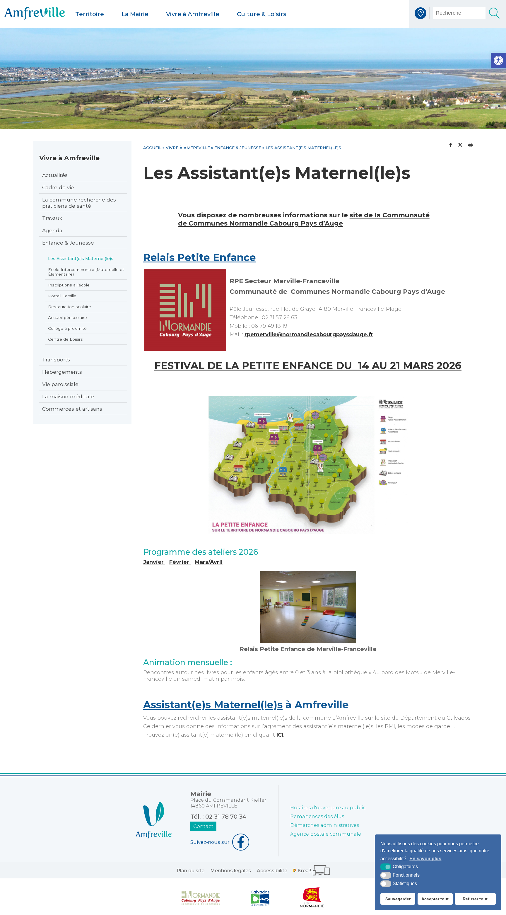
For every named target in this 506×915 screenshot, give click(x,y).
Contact (203, 826)
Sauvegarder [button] (398, 899)
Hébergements (62, 372)
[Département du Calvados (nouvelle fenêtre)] (260, 897)
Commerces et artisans (72, 409)
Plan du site (190, 870)
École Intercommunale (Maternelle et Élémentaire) (86, 271)
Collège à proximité (67, 328)
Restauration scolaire (69, 306)
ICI (279, 735)
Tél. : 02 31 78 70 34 (218, 816)
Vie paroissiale (60, 384)
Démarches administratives (324, 825)
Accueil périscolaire (67, 317)
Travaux (52, 218)
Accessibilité (272, 870)
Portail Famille (62, 295)
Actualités (55, 175)
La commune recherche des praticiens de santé (79, 203)
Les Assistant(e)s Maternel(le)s (80, 258)
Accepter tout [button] (435, 899)
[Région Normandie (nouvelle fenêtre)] (312, 897)
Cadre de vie (58, 187)
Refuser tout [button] (475, 899)
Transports (56, 359)
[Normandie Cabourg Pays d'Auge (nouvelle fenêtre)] (201, 897)
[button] (498, 60)
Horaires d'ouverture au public (328, 807)
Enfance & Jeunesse (68, 243)
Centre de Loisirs (65, 339)
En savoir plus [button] (425, 858)
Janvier (154, 562)
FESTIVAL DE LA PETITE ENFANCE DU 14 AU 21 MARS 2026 (307, 365)
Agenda (52, 230)
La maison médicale (68, 396)
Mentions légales (230, 870)
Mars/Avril (209, 562)
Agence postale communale (325, 834)
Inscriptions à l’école (69, 285)
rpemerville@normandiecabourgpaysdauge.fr (309, 334)
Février (180, 562)
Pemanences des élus (317, 816)
